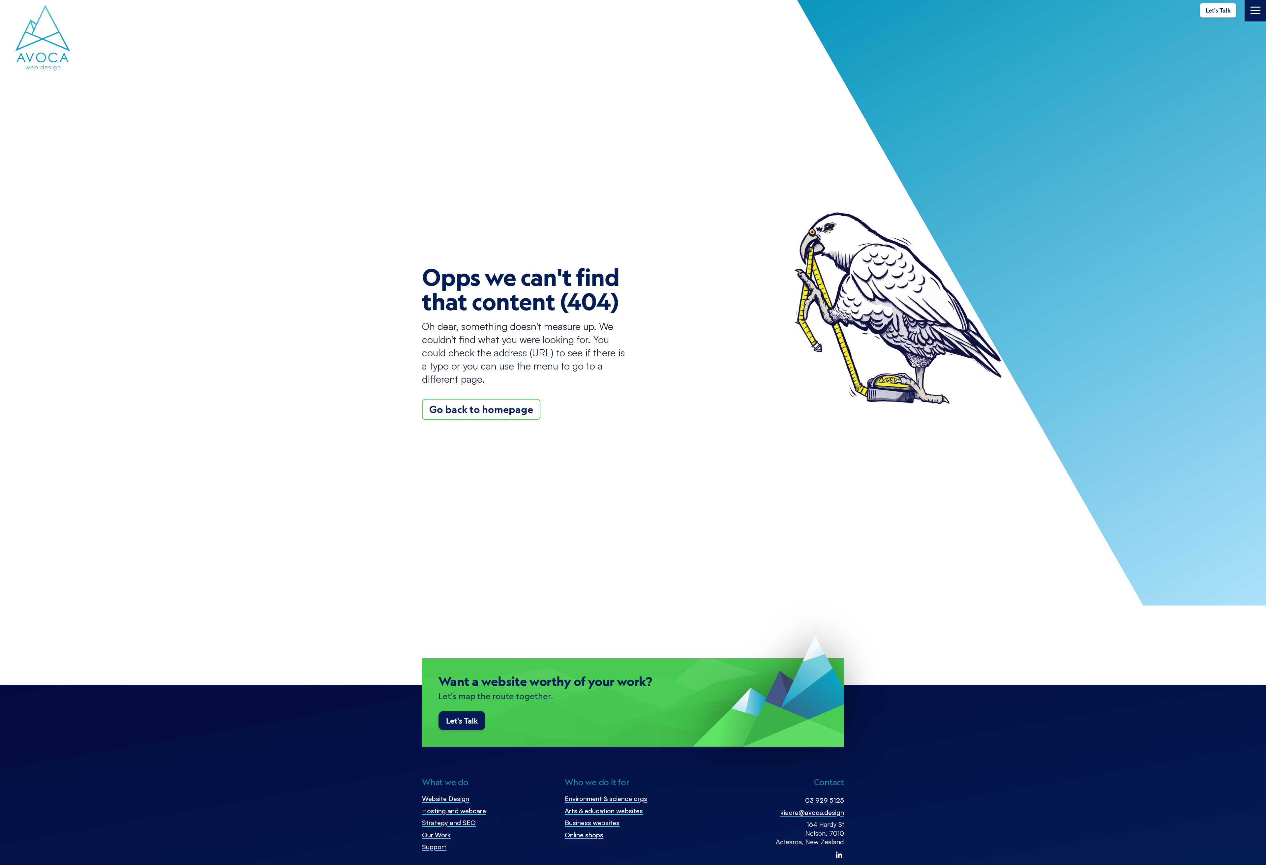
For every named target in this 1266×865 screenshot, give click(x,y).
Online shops (584, 835)
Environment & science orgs (606, 798)
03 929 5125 (824, 800)
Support (434, 847)
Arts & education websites (604, 811)
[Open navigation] (1255, 10)
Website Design (445, 798)
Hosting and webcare (454, 811)
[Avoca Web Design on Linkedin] (839, 855)
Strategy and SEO (449, 823)
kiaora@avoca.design (812, 812)
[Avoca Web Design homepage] (43, 38)
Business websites (592, 823)
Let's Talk (1218, 10)
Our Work (436, 835)
